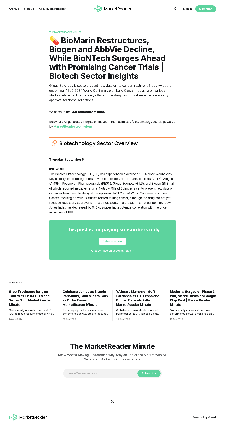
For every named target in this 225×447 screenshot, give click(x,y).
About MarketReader (52, 8)
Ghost (212, 417)
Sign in (187, 8)
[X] (112, 401)
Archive (14, 8)
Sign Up (29, 8)
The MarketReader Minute (65, 32)
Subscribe (205, 9)
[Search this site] (175, 9)
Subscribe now (112, 241)
